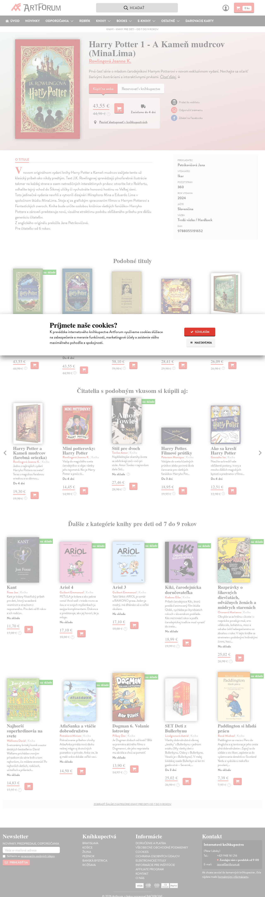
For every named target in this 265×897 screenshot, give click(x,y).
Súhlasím (201, 332)
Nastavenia (203, 343)
